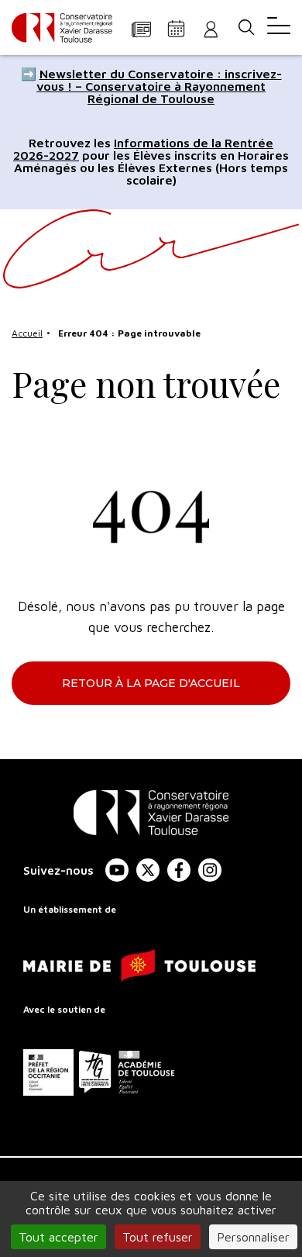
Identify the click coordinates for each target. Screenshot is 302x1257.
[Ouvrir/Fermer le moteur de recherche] (245, 27)
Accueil (27, 333)
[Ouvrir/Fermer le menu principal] (278, 27)
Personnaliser (253, 1237)
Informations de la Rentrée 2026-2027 (143, 149)
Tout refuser (157, 1237)
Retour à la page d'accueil (151, 683)
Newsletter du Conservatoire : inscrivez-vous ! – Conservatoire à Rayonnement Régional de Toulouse (159, 86)
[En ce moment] (141, 28)
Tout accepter (58, 1237)
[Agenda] (176, 28)
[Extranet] (211, 28)
